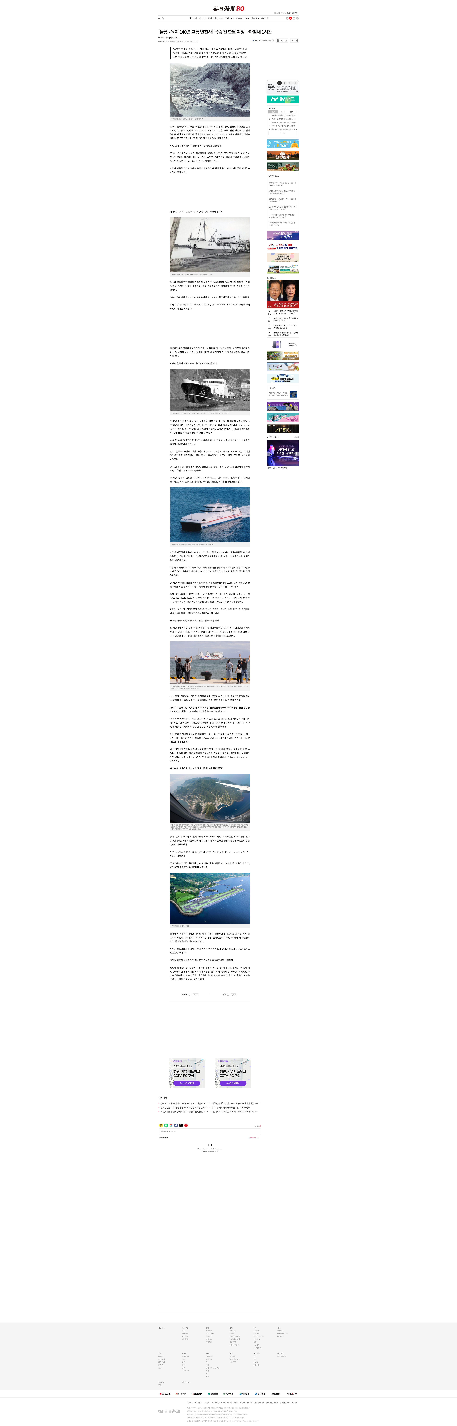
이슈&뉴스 (271, 388)
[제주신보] (292, 1394)
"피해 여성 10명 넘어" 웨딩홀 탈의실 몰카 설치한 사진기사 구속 (278, 395)
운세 (207, 1376)
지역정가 (209, 1342)
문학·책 (160, 1365)
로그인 (289, 13)
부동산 (232, 1333)
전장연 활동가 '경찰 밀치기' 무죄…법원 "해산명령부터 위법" (185, 1111)
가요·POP (233, 1362)
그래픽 (255, 1362)
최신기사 (193, 18)
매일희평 (185, 1339)
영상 (254, 1356)
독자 (207, 1370)
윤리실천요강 (285, 1402)
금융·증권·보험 (235, 1336)
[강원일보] (180, 1394)
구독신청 (206, 1402)
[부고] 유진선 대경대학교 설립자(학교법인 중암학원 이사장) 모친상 (292, 119)
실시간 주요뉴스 (273, 176)
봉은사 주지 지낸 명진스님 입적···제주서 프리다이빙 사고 (290, 129)
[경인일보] (213, 1394)
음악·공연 (161, 1359)
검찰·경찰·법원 (258, 1336)
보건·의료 (256, 1339)
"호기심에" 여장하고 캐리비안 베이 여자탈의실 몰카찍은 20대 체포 (239, 1111)
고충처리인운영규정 (218, 1402)
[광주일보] (228, 1394)
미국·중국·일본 (282, 1333)
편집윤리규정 (259, 1402)
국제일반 (280, 1330)
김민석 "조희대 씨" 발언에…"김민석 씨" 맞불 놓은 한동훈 (285, 326)
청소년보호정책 (232, 1402)
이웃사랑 (256, 1345)
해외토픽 (280, 1336)
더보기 (296, 437)
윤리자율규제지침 (272, 1402)
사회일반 (256, 1330)
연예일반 (232, 1356)
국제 (227, 18)
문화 (232, 18)
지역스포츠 (185, 1370)
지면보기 (277, 13)
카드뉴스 (256, 1365)
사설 (183, 1330)
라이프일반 (209, 1356)
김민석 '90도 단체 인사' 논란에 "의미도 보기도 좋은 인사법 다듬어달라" (282, 208)
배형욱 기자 (162, 37)
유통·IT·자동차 (234, 1345)
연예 (231, 1353)
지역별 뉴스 (257, 1348)
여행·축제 (209, 1359)
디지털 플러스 (272, 437)
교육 (254, 1342)
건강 (207, 1365)
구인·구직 (233, 1342)
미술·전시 (161, 1362)
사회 (221, 18)
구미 (159, 1385)
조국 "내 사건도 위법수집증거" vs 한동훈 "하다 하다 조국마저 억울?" (281, 215)
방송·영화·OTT (235, 1359)
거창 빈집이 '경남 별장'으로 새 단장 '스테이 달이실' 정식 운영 (237, 1103)
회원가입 (295, 13)
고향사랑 (161, 1382)
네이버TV (189, 994)
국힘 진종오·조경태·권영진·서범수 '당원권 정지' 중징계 (286, 319)
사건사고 (256, 1333)
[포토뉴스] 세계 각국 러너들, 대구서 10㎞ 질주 (231, 1107)
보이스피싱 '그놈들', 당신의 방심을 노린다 (281, 468)
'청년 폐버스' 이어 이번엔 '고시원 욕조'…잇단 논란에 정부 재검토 (282, 184)
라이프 (246, 18)
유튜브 (229, 994)
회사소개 (190, 1402)
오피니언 (202, 18)
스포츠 (239, 18)
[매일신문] (165, 1394)
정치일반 (209, 1330)
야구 (183, 1359)
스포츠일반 (185, 1356)
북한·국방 (209, 1339)
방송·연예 (255, 18)
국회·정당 (209, 1336)
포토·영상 (256, 1353)
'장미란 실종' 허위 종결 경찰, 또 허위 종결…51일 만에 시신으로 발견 (188, 1107)
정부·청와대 (210, 1333)
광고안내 (198, 1402)
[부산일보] (260, 1394)
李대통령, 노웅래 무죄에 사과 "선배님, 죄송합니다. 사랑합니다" (286, 333)
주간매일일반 (281, 1356)
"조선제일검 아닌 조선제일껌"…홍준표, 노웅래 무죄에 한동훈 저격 (292, 122)
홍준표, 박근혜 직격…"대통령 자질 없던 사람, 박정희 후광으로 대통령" (286, 304)
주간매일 (265, 18)
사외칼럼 (185, 1336)
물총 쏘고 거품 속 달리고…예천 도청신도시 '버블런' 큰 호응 (184, 1103)
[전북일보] (276, 1394)
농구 (183, 1365)
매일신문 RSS (186, 1382)
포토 (254, 1359)
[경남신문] (197, 1394)
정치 (210, 18)
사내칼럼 (185, 1333)
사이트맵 (294, 1402)
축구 (183, 1362)
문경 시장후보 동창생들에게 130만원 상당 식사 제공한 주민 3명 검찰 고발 (294, 126)
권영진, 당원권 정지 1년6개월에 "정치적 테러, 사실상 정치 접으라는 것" (286, 312)
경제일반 (232, 1330)
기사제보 (283, 13)
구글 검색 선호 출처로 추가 (262, 40)
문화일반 (161, 1356)
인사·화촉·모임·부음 (212, 1368)
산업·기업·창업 (235, 1339)
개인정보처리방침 (246, 1402)
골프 (183, 1368)
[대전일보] (244, 1394)
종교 (159, 1368)
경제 (215, 18)
